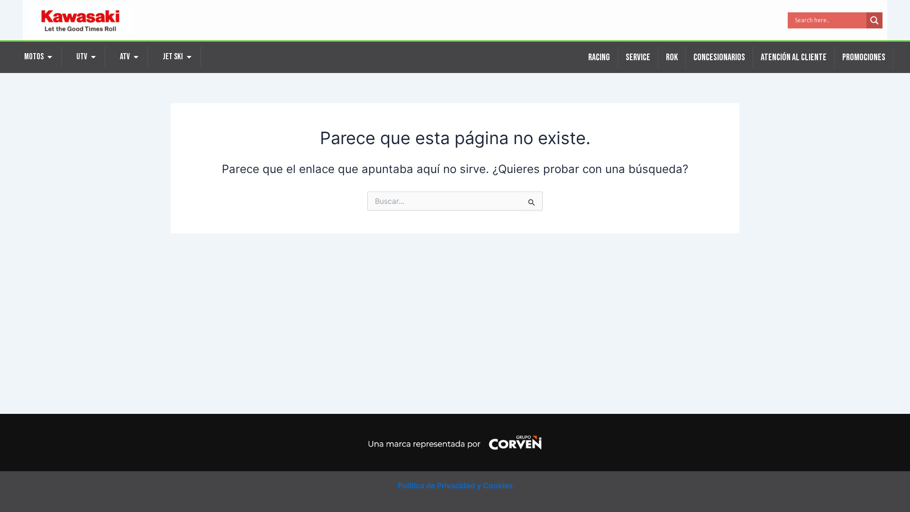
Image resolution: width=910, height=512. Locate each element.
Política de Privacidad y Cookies (455, 485)
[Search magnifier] (874, 20)
